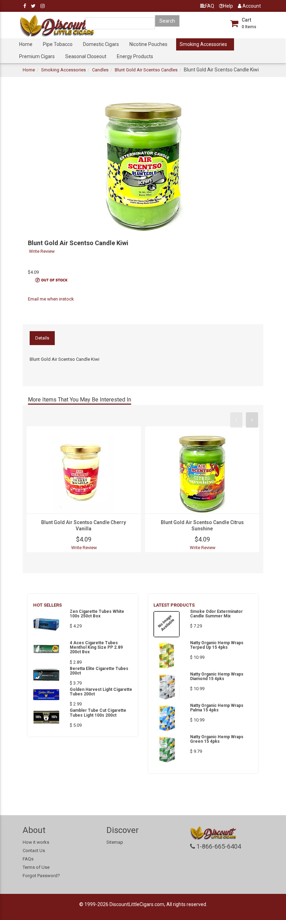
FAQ (209, 6)
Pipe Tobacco (58, 44)
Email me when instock (51, 299)
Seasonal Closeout (85, 56)
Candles (100, 69)
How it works (36, 842)
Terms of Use (36, 867)
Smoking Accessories (203, 44)
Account (251, 6)
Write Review (42, 251)
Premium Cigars (37, 56)
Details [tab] (42, 338)
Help (228, 6)
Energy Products (135, 56)
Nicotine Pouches (148, 44)
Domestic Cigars (101, 44)
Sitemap (114, 842)
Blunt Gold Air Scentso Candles (146, 69)
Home (25, 44)
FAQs (28, 858)
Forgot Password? (41, 875)
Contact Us (34, 850)
